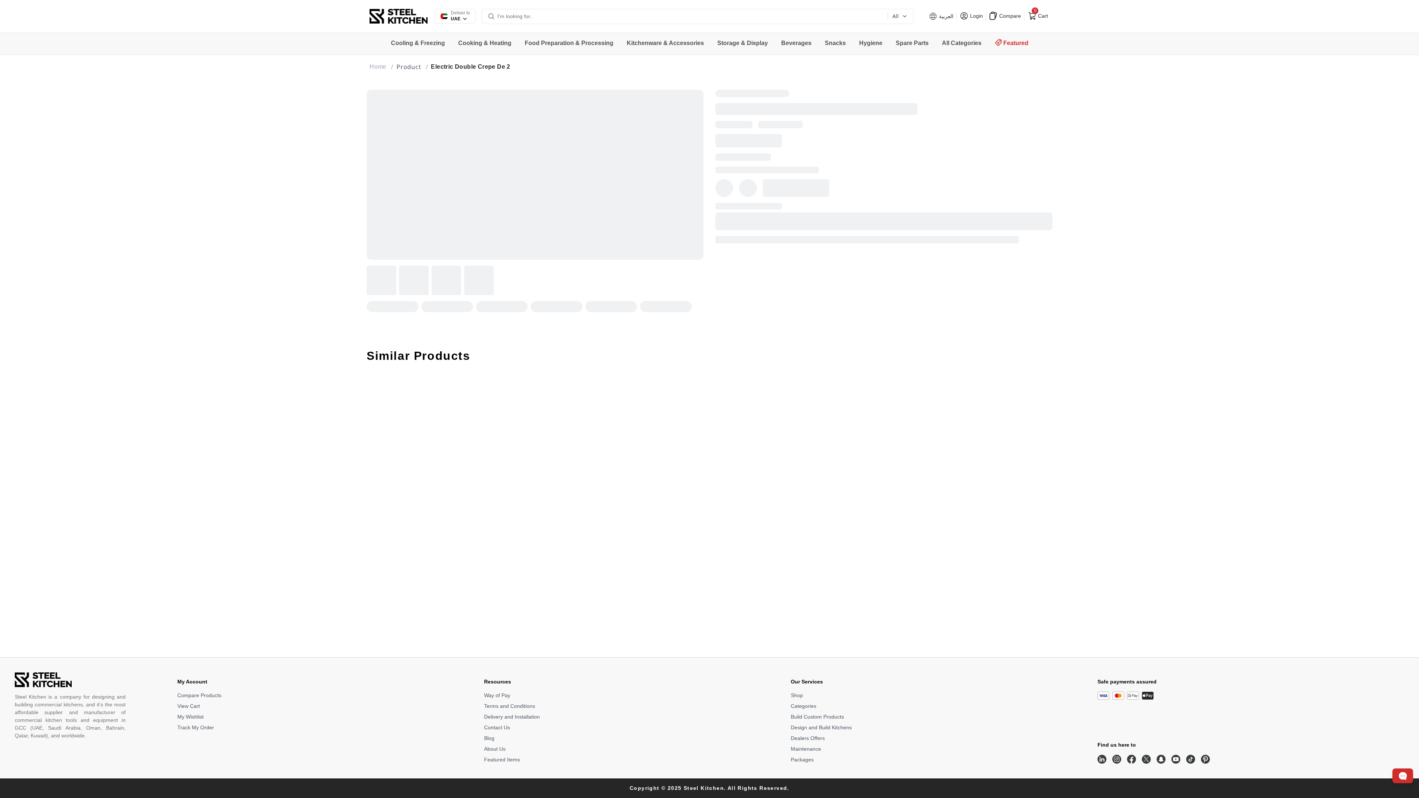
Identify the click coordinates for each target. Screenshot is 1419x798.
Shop (797, 695)
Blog (489, 738)
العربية (945, 16)
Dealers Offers (808, 738)
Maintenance (806, 749)
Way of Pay (497, 695)
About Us (495, 749)
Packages (802, 760)
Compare (1009, 16)
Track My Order (195, 727)
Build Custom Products (817, 717)
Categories (803, 706)
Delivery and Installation (512, 717)
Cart (1040, 14)
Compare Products (199, 695)
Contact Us (497, 727)
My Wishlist (190, 717)
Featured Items (502, 760)
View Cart (188, 706)
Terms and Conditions (509, 706)
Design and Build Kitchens (821, 727)
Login (975, 16)
